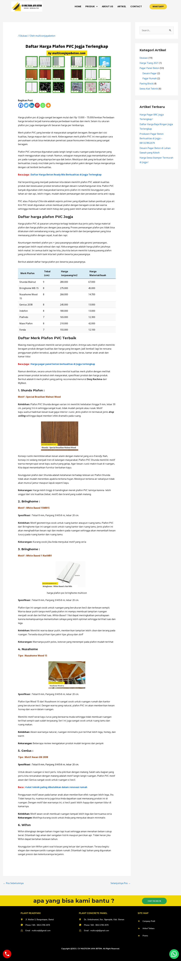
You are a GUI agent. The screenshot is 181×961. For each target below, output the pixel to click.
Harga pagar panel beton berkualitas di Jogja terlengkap (63, 364)
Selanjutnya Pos (121, 883)
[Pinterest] (37, 105)
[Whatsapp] (42, 105)
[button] (91, 6)
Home (78, 6)
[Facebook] (20, 105)
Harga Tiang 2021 (149, 63)
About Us (107, 6)
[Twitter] (26, 105)
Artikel (121, 6)
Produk (90, 6)
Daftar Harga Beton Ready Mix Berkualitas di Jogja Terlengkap (66, 174)
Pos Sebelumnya (13, 883)
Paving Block (146, 83)
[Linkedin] (31, 105)
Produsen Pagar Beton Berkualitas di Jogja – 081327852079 (151, 138)
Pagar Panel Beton (149, 68)
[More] (48, 105)
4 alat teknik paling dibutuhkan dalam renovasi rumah (56, 787)
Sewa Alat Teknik (149, 88)
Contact (136, 6)
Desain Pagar (149, 73)
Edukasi (23, 35)
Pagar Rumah (149, 78)
